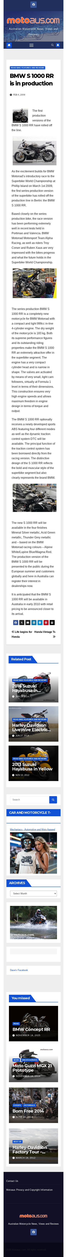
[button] (52, 45)
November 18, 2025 (28, 1035)
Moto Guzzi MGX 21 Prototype (32, 1068)
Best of (17, 1142)
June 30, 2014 (24, 1117)
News (16, 1060)
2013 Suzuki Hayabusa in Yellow (32, 767)
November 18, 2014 (28, 1076)
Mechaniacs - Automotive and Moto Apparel (32, 829)
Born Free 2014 (28, 1111)
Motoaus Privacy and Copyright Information (29, 1189)
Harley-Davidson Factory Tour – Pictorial (30, 1152)
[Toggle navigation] (31, 45)
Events (17, 1105)
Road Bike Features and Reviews (27, 68)
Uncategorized (29, 1060)
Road (16, 1024)
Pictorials (29, 1105)
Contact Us (12, 1181)
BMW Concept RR (31, 1029)
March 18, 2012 (26, 1158)
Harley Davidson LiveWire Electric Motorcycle (30, 730)
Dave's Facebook (19, 970)
